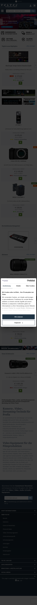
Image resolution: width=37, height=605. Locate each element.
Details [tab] (18, 286)
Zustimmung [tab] (7, 286)
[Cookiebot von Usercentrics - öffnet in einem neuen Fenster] (27, 281)
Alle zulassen (18, 316)
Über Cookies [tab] (30, 286)
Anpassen (17, 322)
